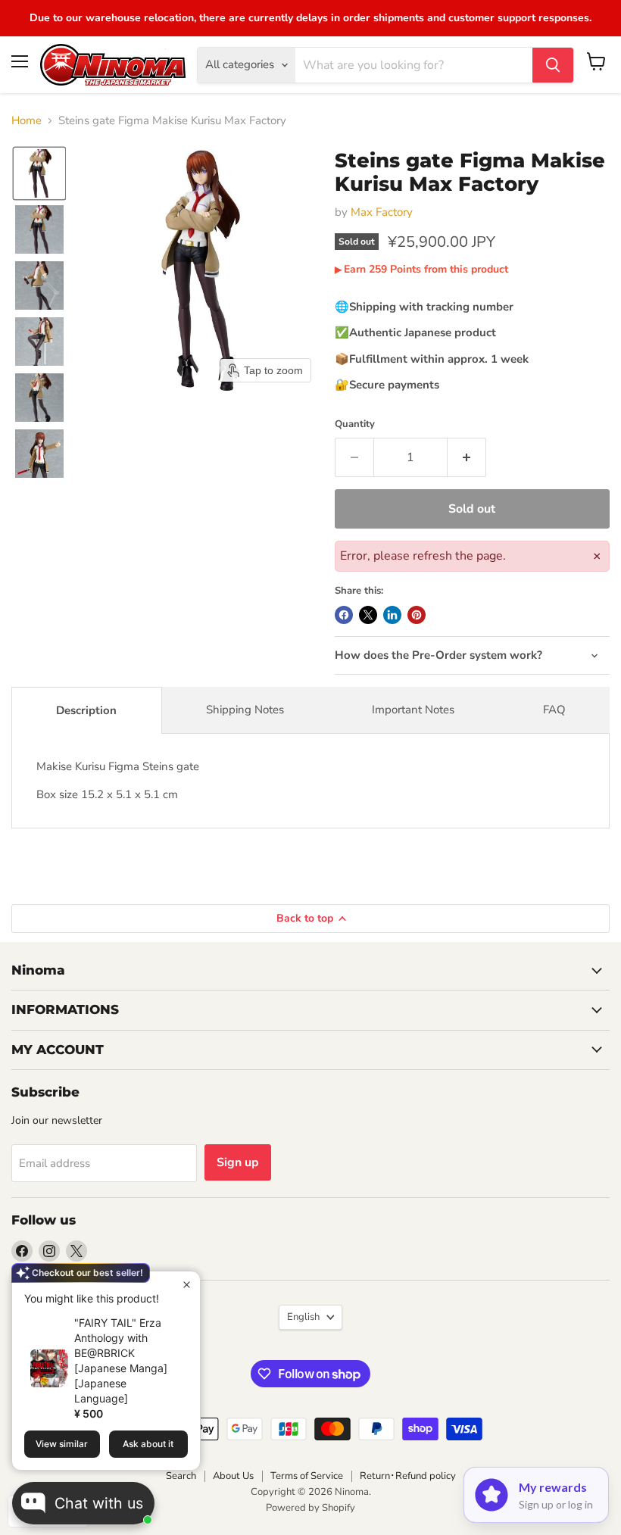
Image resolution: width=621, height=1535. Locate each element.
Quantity (355, 424)
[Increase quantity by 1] (467, 457)
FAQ (554, 709)
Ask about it (148, 1443)
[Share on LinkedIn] (392, 615)
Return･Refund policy (408, 1476)
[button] (39, 173)
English (303, 1317)
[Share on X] (368, 615)
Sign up (238, 1162)
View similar (62, 1443)
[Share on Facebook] (344, 615)
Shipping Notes (245, 709)
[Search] (552, 65)
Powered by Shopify (310, 1508)
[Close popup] (186, 1284)
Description (86, 710)
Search (181, 1476)
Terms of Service (306, 1476)
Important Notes (413, 709)
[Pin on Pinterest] (416, 615)
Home (26, 120)
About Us (233, 1476)
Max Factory (382, 212)
